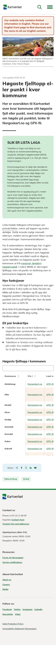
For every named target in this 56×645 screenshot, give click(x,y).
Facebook (7, 609)
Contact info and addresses (15, 524)
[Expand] (50, 7)
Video (18, 614)
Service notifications (12, 562)
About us (6, 579)
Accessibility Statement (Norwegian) (19, 628)
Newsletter (7, 614)
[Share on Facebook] (21, 468)
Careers (6, 584)
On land (26, 479)
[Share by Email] (35, 468)
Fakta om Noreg (10, 479)
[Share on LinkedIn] (31, 468)
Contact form (17, 519)
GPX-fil (50, 384)
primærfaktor (10, 228)
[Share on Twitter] (26, 468)
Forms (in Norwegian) (12, 557)
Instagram (27, 609)
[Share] (17, 468)
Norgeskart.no (35, 384)
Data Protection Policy (13, 624)
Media (5, 589)
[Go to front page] (12, 7)
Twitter (17, 609)
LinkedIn (38, 609)
